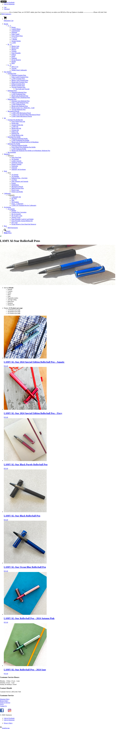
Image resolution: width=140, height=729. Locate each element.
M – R (10, 44)
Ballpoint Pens (12, 99)
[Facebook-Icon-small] (2, 712)
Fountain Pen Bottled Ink (15, 120)
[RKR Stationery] (5, 14)
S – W (9, 65)
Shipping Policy (5, 699)
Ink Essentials (12, 152)
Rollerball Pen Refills (14, 137)
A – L (9, 25)
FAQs (2, 704)
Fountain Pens (12, 73)
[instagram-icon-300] (9, 712)
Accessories (11, 209)
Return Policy (4, 701)
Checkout (7, 9)
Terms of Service (5, 702)
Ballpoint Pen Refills (14, 144)
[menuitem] (72, 7)
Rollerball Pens (12, 90)
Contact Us (3, 706)
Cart (5, 7)
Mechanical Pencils (13, 111)
